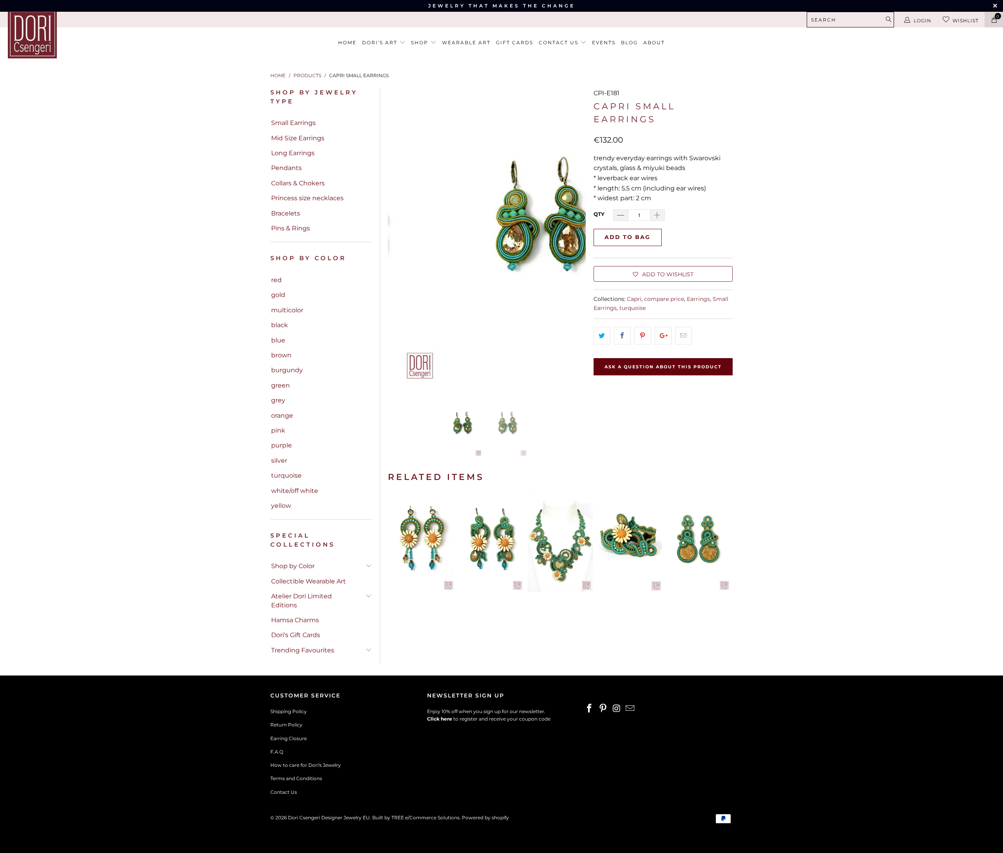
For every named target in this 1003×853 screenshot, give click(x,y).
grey (278, 400)
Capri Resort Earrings (491, 543)
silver (279, 460)
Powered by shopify (485, 817)
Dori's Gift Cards (295, 635)
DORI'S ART (380, 42)
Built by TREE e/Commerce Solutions (416, 817)
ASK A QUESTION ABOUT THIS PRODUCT (663, 366)
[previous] (398, 236)
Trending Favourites (302, 650)
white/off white (294, 490)
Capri (634, 298)
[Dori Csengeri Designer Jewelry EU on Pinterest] (603, 709)
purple (281, 445)
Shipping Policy (288, 711)
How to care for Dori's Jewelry (305, 765)
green (280, 385)
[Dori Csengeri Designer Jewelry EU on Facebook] (590, 709)
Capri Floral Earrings (422, 543)
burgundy (287, 370)
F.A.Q (276, 752)
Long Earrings (293, 153)
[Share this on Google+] (663, 336)
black (279, 325)
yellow (281, 505)
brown (281, 355)
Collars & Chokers (298, 183)
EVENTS (604, 42)
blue (278, 340)
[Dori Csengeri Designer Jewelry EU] (84, 33)
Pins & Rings (290, 228)
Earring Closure (288, 738)
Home (347, 42)
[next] (575, 236)
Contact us (559, 42)
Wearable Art (466, 42)
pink (278, 430)
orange (282, 415)
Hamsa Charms (295, 620)
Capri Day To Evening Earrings (698, 543)
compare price (664, 298)
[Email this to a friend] (683, 336)
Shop (420, 42)
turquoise (286, 475)
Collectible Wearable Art (308, 581)
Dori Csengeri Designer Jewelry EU (329, 817)
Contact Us (283, 792)
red (276, 280)
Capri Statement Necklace (560, 543)
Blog (629, 42)
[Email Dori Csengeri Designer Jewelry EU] (630, 709)
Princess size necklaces (307, 198)
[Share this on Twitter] (602, 336)
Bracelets (285, 213)
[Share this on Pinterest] (642, 336)
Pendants (286, 168)
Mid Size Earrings (297, 138)
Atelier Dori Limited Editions (301, 600)
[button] (663, 274)
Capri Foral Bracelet (629, 543)
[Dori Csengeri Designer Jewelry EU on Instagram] (617, 709)
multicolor (287, 310)
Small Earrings (293, 123)
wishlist (965, 21)
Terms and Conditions (296, 778)
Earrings (698, 298)
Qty (599, 214)
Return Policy (286, 725)
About (654, 42)
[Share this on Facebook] (622, 336)
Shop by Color (293, 566)
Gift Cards (514, 42)
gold (278, 295)
